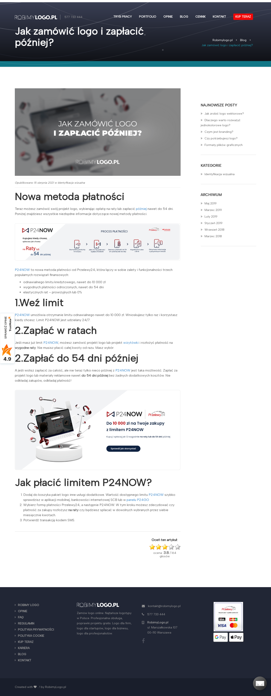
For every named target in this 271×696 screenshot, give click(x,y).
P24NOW (22, 270)
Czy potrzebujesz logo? (221, 138)
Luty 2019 (211, 216)
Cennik (200, 16)
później (141, 209)
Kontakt (219, 16)
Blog (184, 16)
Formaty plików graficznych (224, 145)
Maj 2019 (211, 203)
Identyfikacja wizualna (71, 182)
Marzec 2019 (213, 210)
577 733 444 (73, 17)
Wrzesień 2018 (214, 230)
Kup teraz (243, 16)
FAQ (21, 617)
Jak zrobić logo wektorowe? (224, 113)
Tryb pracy (122, 16)
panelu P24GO (138, 500)
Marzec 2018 (213, 236)
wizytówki (131, 343)
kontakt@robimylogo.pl (164, 606)
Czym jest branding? (219, 132)
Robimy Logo (28, 605)
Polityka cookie (31, 636)
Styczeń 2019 (214, 223)
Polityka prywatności (36, 629)
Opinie (168, 16)
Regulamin (26, 623)
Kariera (24, 648)
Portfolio (147, 16)
